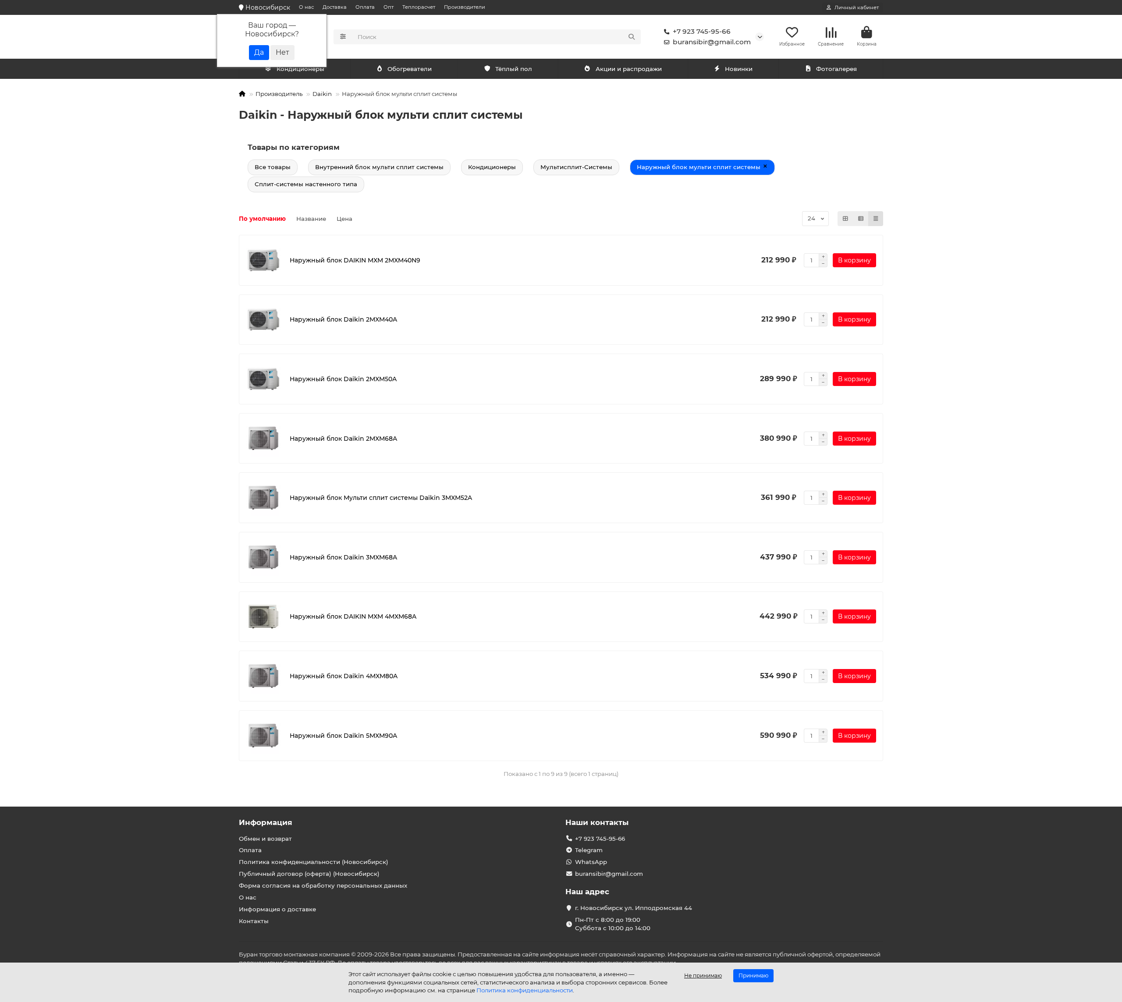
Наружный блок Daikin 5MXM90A (343, 736)
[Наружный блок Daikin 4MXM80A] (263, 676)
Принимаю (753, 975)
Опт (388, 7)
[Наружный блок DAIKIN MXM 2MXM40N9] (263, 260)
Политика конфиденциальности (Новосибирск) (313, 861)
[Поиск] (631, 37)
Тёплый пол (513, 68)
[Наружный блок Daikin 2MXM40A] (263, 319)
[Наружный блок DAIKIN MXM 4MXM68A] (263, 616)
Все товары (273, 166)
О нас (306, 7)
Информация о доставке (277, 909)
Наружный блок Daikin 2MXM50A (343, 379)
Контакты (254, 920)
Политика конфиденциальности (524, 990)
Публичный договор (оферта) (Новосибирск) (309, 873)
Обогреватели (409, 68)
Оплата (365, 7)
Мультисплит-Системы (576, 166)
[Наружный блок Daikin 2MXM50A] (263, 379)
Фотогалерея (836, 68)
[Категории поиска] (343, 36)
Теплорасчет (418, 7)
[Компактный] (875, 218)
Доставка (335, 7)
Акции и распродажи (629, 68)
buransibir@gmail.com (712, 42)
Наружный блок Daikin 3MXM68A (343, 557)
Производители (464, 7)
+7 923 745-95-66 (702, 31)
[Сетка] (845, 218)
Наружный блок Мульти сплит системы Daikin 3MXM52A (381, 498)
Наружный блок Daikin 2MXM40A (343, 319)
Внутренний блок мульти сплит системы (379, 166)
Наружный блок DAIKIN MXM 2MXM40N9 (355, 260)
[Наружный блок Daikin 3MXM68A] (263, 557)
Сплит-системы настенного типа (306, 184)
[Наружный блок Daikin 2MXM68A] (263, 438)
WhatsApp (591, 861)
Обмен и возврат (265, 838)
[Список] (861, 218)
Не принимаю (703, 975)
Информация (265, 822)
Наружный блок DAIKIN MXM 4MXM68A (353, 616)
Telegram (589, 849)
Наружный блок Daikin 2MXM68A (343, 439)
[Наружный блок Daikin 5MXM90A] (263, 735)
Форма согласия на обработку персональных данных (323, 885)
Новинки (739, 68)
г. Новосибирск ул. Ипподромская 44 (633, 907)
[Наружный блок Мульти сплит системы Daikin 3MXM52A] (263, 497)
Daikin (322, 93)
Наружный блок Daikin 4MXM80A (344, 676)
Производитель (279, 93)
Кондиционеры (300, 68)
